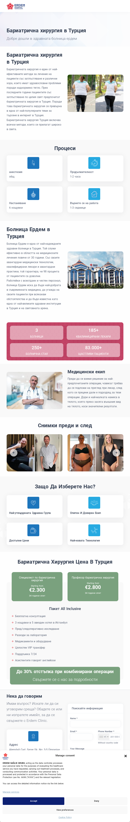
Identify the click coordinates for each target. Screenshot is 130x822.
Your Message (77, 749)
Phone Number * (106, 731)
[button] (125, 755)
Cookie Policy (65, 817)
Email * (73, 731)
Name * (74, 718)
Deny (96, 801)
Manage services (11, 792)
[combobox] (103, 737)
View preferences (65, 810)
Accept (33, 801)
